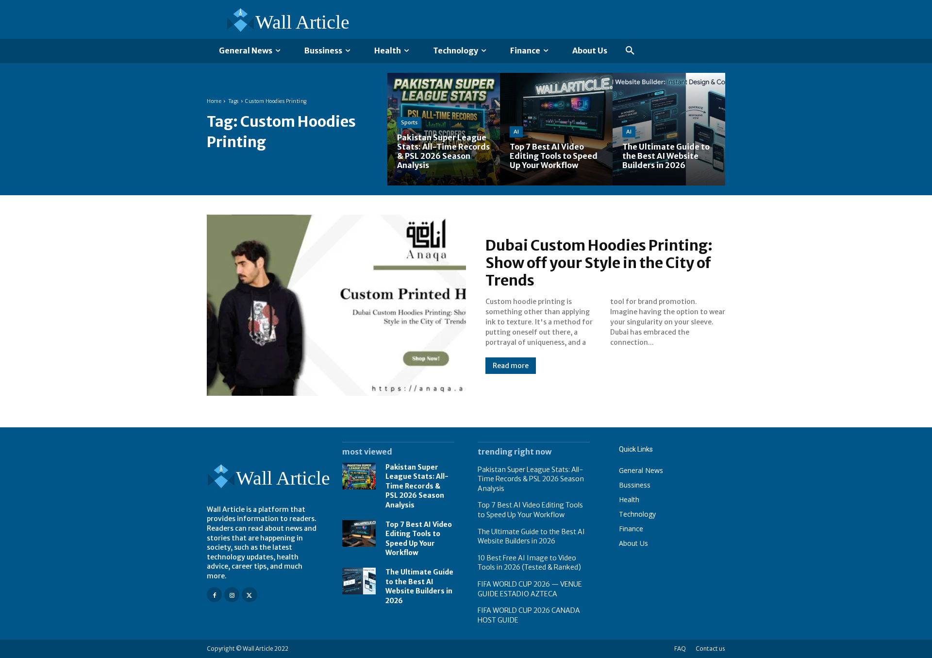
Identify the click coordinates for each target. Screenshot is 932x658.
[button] (630, 51)
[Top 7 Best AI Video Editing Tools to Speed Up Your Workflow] (556, 129)
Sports (409, 122)
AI (516, 131)
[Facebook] (214, 594)
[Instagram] (231, 594)
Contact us (710, 648)
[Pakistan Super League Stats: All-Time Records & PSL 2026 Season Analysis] (443, 129)
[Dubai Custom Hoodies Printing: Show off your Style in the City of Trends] (336, 305)
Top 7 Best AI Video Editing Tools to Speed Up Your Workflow (530, 510)
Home (214, 101)
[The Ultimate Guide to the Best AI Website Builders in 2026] (669, 129)
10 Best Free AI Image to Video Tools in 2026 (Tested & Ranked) (529, 563)
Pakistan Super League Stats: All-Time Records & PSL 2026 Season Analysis (417, 486)
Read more (511, 365)
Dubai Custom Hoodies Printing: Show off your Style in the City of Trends (599, 262)
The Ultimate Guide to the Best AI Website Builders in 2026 (419, 586)
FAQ (680, 648)
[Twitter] (249, 594)
